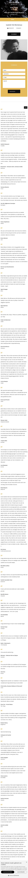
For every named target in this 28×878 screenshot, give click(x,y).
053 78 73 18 (14, 4)
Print (26, 107)
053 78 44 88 (14, 9)
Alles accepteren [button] (7, 872)
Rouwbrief (14, 34)
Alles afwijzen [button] (21, 872)
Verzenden (12, 91)
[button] (14, 875)
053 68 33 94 (14, 14)
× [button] (26, 862)
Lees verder (24, 869)
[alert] (14, 869)
